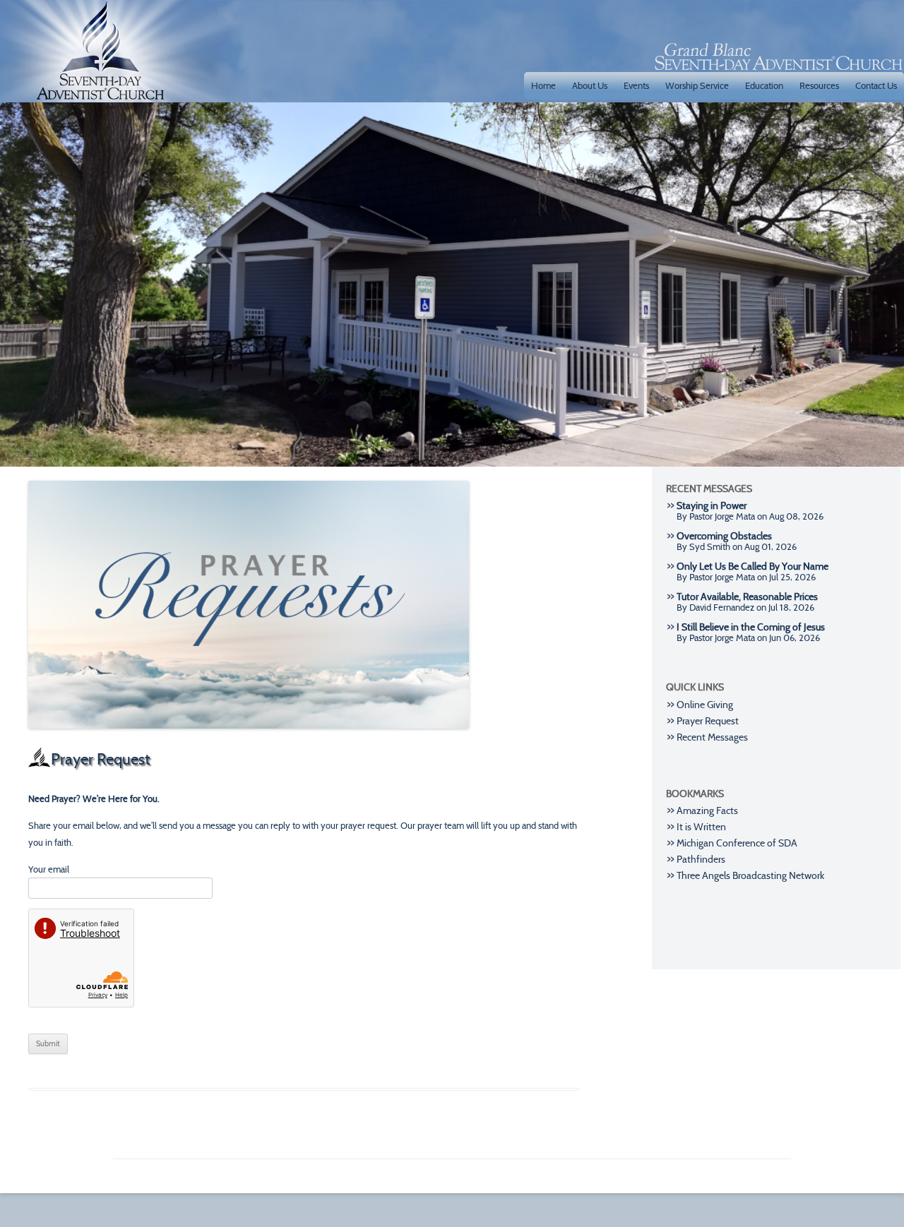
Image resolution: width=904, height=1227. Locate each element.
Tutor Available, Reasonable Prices (747, 596)
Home (543, 85)
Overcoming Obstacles (724, 536)
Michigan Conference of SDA (737, 843)
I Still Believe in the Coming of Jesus (751, 627)
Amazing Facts (707, 810)
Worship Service (697, 85)
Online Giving (705, 705)
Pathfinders (701, 859)
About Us (589, 85)
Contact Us (876, 85)
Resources (819, 85)
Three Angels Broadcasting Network (750, 875)
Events (636, 85)
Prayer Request (708, 721)
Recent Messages (712, 737)
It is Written (701, 827)
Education (764, 85)
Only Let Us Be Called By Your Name (752, 566)
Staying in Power (712, 505)
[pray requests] (248, 742)
